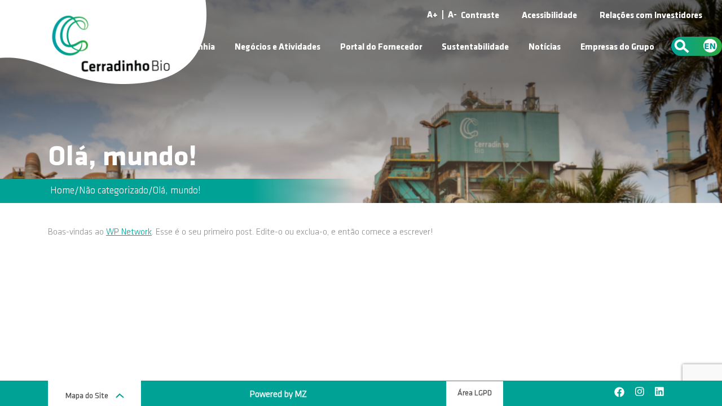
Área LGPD (474, 393)
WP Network (129, 232)
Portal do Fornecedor (381, 47)
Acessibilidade (549, 15)
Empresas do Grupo (617, 47)
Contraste (480, 15)
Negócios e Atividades (277, 47)
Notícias (545, 47)
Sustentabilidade (475, 47)
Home (62, 191)
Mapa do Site (87, 396)
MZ (301, 394)
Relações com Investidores (651, 15)
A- (452, 15)
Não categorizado (113, 191)
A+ (432, 15)
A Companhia (189, 47)
